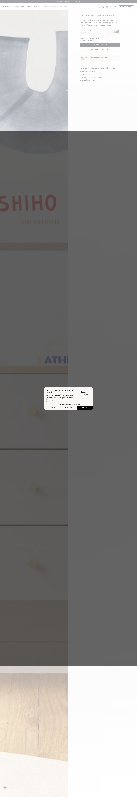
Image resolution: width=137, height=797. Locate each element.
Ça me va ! (84, 407)
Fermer (52, 407)
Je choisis (68, 407)
